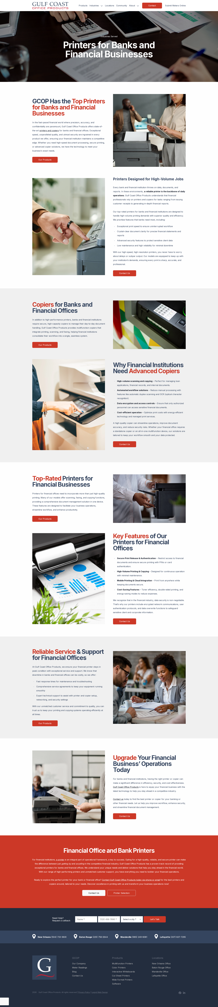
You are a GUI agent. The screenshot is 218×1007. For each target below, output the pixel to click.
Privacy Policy (84, 992)
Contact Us (124, 273)
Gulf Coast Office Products (126, 787)
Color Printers (119, 967)
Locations (109, 5)
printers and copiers (49, 130)
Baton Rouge (85, 937)
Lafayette (165, 937)
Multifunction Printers (122, 963)
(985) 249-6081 (139, 937)
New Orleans (44, 937)
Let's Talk (154, 919)
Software (116, 983)
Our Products (44, 159)
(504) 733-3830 (58, 937)
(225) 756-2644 (100, 937)
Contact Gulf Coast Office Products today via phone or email (131, 880)
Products (83, 5)
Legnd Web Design (100, 992)
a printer (60, 859)
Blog (74, 971)
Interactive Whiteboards (123, 971)
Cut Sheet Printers (121, 975)
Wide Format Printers (122, 979)
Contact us (118, 799)
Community (121, 5)
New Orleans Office (161, 963)
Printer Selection (122, 893)
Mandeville (125, 937)
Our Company (79, 963)
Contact (152, 5)
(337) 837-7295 (178, 937)
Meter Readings (79, 967)
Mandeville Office (160, 971)
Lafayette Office (159, 975)
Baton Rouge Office (161, 967)
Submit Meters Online (175, 5)
